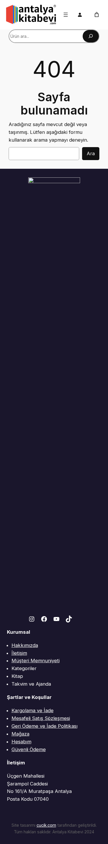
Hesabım (21, 741)
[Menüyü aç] (65, 14)
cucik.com (46, 825)
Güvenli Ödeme (29, 749)
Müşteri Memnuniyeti (36, 660)
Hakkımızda (25, 645)
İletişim (19, 653)
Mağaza (20, 734)
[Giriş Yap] (80, 15)
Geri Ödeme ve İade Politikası (44, 726)
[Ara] (91, 36)
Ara (91, 153)
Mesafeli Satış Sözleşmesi (41, 718)
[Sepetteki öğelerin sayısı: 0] (96, 15)
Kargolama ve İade (33, 710)
